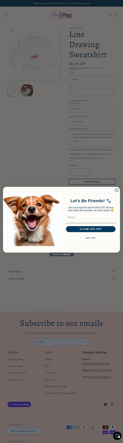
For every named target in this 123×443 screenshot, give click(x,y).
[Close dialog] (116, 190)
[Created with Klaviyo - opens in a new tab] (62, 254)
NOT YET (91, 238)
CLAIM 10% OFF (91, 229)
